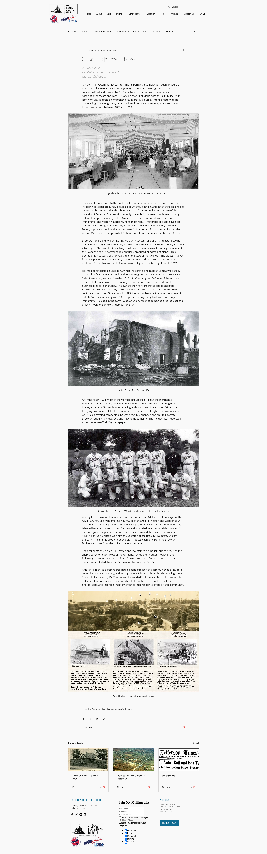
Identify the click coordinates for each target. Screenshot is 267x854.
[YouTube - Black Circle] (80, 814)
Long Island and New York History (132, 31)
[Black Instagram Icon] (85, 814)
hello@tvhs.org (166, 809)
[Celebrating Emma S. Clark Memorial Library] (88, 759)
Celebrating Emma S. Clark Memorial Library (86, 777)
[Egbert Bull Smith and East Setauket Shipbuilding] (133, 759)
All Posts (72, 31)
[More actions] (183, 50)
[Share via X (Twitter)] (90, 718)
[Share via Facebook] (83, 718)
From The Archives (102, 31)
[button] (195, 31)
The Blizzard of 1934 (170, 775)
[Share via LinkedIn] (97, 718)
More (167, 31)
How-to (84, 31)
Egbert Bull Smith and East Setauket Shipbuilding (131, 777)
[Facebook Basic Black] (72, 814)
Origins (156, 31)
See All (196, 743)
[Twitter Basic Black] (76, 814)
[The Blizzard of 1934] (179, 759)
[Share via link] (103, 718)
